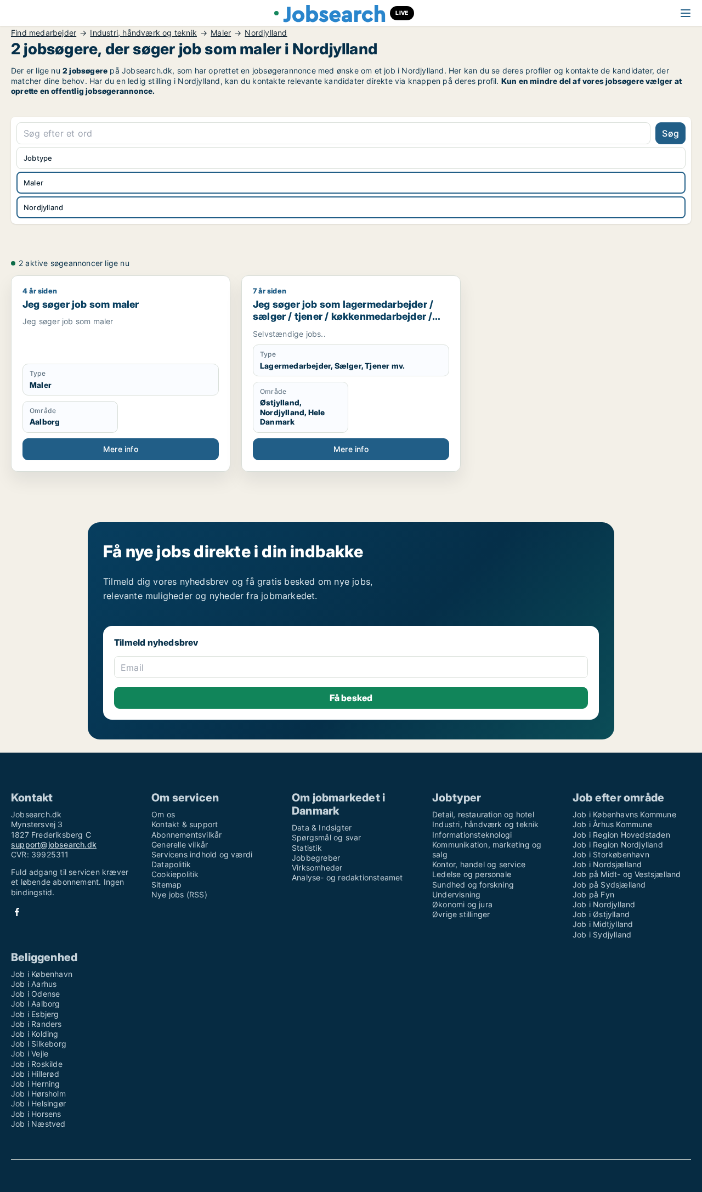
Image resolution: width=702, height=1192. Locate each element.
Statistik (307, 847)
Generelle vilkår (179, 844)
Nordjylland (266, 33)
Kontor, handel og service (478, 864)
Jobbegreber (316, 857)
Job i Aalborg (35, 1003)
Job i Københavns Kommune (624, 814)
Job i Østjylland (601, 914)
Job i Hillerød (35, 1073)
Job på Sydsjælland (609, 884)
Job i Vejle (29, 1053)
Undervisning (456, 894)
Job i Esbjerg (35, 1014)
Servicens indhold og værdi (201, 854)
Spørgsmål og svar (326, 837)
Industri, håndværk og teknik (143, 33)
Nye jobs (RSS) (179, 894)
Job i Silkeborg (38, 1043)
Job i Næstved (38, 1123)
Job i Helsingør (38, 1103)
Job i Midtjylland (603, 924)
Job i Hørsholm (38, 1093)
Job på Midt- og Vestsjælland (627, 874)
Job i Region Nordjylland (618, 844)
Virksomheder (317, 867)
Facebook (17, 912)
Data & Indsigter (322, 827)
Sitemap (166, 884)
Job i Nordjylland (604, 904)
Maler (221, 33)
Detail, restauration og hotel (483, 814)
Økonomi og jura (462, 904)
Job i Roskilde (37, 1064)
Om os (163, 814)
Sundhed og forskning (473, 884)
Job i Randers (36, 1024)
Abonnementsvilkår (186, 834)
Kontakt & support (184, 824)
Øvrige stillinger (461, 914)
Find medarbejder (43, 33)
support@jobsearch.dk (54, 844)
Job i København (41, 974)
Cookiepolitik (175, 874)
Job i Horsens (36, 1113)
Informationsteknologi (472, 834)
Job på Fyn (593, 894)
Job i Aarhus (33, 983)
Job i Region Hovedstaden (621, 834)
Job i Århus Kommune (612, 824)
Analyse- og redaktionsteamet (347, 877)
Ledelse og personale (471, 874)
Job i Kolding (35, 1033)
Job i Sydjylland (602, 934)
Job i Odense (35, 993)
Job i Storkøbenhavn (611, 854)
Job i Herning (35, 1083)
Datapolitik (171, 864)
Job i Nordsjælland (607, 864)
